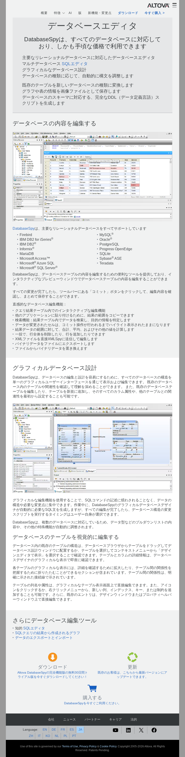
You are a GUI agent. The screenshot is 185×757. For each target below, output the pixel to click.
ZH (31, 736)
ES (72, 729)
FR (63, 729)
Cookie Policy (108, 746)
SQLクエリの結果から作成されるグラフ (47, 633)
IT (39, 736)
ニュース (69, 719)
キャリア (115, 719)
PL (65, 736)
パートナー (92, 719)
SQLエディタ (75, 63)
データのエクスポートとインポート (44, 638)
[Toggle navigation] (174, 5)
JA (80, 729)
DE (54, 729)
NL (57, 736)
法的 (134, 719)
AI (70, 13)
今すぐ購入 (153, 13)
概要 (44, 13)
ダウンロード (128, 13)
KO (48, 736)
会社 (51, 719)
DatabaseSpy (24, 228)
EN (45, 729)
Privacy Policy (88, 746)
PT (74, 736)
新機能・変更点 (100, 13)
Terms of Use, (70, 746)
